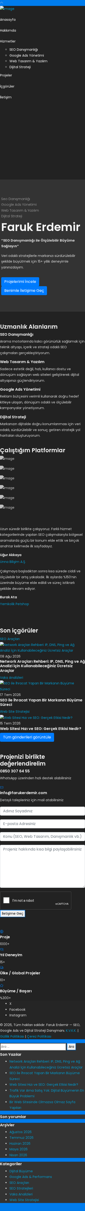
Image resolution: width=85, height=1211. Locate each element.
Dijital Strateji (20, 67)
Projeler (6, 75)
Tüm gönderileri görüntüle (27, 737)
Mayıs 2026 (18, 1149)
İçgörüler (7, 86)
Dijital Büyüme (21, 1171)
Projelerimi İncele (20, 281)
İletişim (6, 97)
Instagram (17, 1015)
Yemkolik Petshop (14, 604)
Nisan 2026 (18, 1155)
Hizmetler (8, 41)
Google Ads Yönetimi (26, 55)
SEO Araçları (10, 639)
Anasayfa (8, 19)
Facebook (17, 1009)
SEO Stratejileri (21, 1188)
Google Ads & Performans (30, 1176)
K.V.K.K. (71, 1030)
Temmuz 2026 (21, 1137)
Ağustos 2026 (20, 1132)
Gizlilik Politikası (12, 1036)
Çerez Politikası (39, 1036)
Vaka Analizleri (11, 677)
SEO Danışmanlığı (23, 49)
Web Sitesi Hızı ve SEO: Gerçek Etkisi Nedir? (43, 1084)
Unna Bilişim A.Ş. (13, 561)
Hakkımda (8, 30)
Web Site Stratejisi (15, 711)
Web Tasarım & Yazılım (28, 61)
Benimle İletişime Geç (24, 290)
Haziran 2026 (19, 1143)
